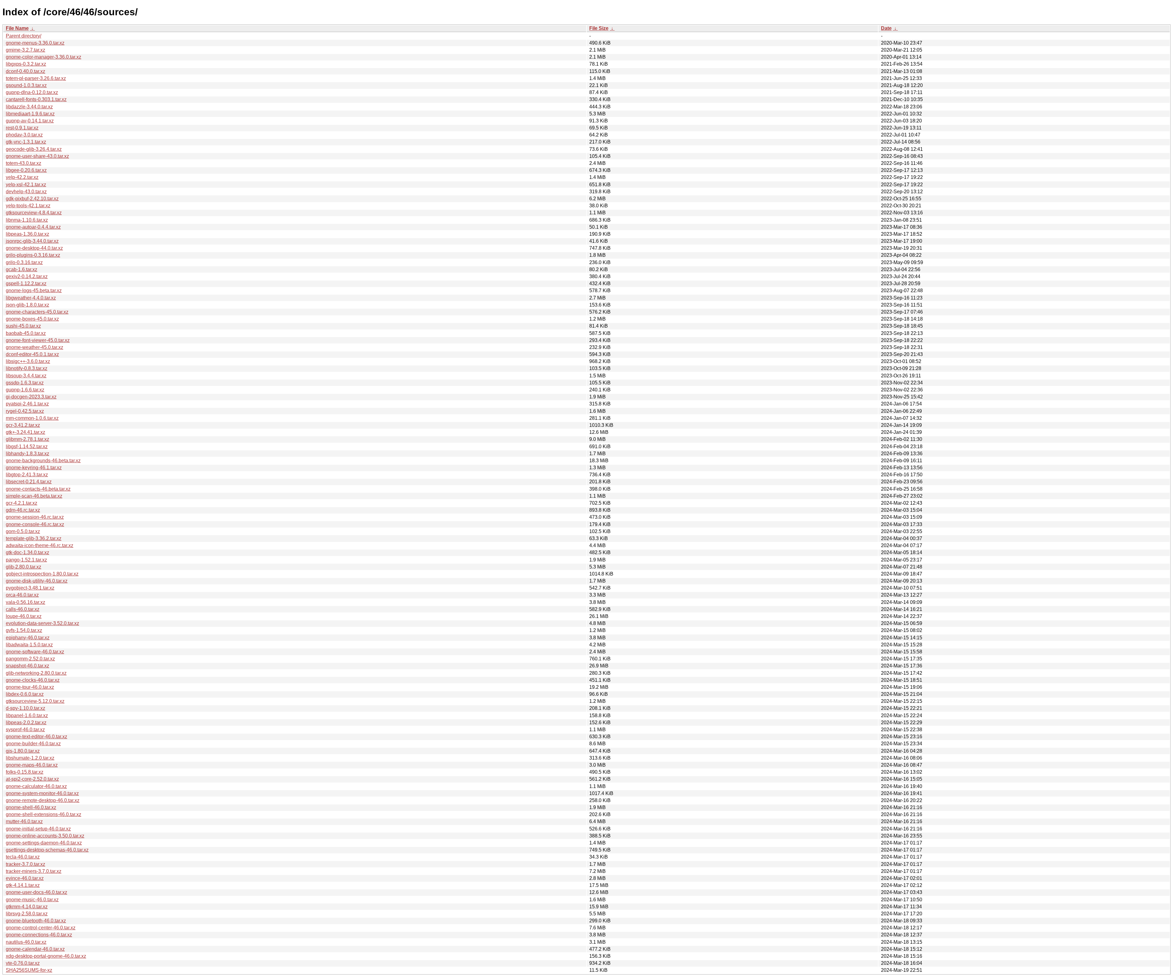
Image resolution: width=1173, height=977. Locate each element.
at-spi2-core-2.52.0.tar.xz (32, 779)
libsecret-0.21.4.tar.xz (29, 481)
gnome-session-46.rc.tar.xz (35, 517)
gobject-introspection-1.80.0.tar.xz (42, 573)
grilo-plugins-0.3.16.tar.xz (33, 255)
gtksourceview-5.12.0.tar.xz (35, 701)
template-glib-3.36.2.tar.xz (33, 538)
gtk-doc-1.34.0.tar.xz (27, 552)
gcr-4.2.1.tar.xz (21, 503)
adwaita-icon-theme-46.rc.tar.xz (39, 545)
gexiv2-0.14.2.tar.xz (27, 276)
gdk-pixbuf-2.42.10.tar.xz (32, 198)
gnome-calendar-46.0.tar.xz (35, 949)
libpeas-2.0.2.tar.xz (26, 722)
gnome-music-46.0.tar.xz (32, 899)
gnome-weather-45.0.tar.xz (34, 347)
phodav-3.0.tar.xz (24, 134)
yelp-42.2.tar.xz (22, 177)
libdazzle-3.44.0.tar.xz (29, 106)
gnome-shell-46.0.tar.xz (31, 807)
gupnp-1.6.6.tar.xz (25, 389)
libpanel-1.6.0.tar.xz (27, 715)
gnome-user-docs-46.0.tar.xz (36, 892)
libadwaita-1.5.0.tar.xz (29, 644)
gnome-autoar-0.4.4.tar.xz (33, 227)
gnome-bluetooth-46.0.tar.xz (36, 920)
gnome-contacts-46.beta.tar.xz (38, 489)
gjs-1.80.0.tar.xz (23, 751)
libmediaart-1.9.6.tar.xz (30, 113)
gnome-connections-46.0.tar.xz (39, 934)
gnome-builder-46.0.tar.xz (33, 743)
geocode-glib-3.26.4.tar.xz (34, 149)
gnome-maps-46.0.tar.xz (32, 765)
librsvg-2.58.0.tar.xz (27, 913)
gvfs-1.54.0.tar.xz (24, 630)
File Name (17, 28)
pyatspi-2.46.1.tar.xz (27, 403)
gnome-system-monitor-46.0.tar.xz (42, 793)
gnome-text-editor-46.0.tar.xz (36, 736)
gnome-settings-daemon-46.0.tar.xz (44, 842)
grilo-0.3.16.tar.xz (24, 262)
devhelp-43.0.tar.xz (26, 191)
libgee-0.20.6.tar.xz (26, 170)
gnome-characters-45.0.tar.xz (37, 311)
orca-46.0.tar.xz (22, 594)
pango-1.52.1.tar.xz (26, 559)
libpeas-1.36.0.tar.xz (27, 234)
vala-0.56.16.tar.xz (25, 602)
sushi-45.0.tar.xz (23, 326)
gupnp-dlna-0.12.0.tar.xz (32, 92)
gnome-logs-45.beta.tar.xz (34, 290)
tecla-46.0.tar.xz (23, 856)
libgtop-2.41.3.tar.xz (27, 474)
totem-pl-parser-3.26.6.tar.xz (36, 78)
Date (886, 28)
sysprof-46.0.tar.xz (25, 729)
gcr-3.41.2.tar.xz (23, 425)
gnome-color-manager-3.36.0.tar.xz (43, 57)
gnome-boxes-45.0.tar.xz (32, 318)
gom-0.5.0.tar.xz (23, 531)
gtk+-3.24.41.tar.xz (25, 432)
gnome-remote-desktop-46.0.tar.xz (42, 800)
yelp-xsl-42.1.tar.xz (26, 184)
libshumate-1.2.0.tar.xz (30, 758)
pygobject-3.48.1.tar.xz (30, 587)
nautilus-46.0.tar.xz (26, 942)
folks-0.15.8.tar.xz (24, 772)
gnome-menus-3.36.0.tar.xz (35, 42)
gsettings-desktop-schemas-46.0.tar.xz (47, 849)
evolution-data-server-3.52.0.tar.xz (42, 623)
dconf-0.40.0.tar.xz (25, 71)
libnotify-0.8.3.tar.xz (26, 368)
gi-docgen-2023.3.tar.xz (31, 396)
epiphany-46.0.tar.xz (27, 637)
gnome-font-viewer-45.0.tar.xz (38, 340)
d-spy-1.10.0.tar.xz (25, 708)
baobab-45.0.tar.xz (26, 333)
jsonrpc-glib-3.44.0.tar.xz (32, 241)
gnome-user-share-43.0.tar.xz (37, 156)
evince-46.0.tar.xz (25, 878)
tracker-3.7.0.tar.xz (25, 864)
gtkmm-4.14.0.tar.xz (27, 906)
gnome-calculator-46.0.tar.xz (36, 786)
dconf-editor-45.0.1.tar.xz (32, 354)
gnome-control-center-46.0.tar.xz (40, 927)
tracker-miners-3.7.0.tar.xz (33, 871)
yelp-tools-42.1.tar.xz (28, 205)
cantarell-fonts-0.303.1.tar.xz (36, 99)
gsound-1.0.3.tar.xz (26, 85)
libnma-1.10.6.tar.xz (27, 220)
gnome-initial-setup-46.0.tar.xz (38, 828)
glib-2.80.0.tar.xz (23, 566)
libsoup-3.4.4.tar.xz (26, 375)
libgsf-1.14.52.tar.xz (27, 446)
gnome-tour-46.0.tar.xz (30, 687)
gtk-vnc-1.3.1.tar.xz (26, 141)
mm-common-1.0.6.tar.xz (32, 418)
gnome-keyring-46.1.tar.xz (34, 467)
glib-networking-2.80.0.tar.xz (36, 673)
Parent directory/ (23, 35)
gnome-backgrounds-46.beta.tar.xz (43, 460)
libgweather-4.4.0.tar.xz (31, 297)
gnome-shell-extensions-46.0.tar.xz (43, 814)
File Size (598, 28)
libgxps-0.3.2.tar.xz (26, 64)
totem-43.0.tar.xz (23, 163)
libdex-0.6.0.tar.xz (25, 694)
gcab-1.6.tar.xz (21, 269)
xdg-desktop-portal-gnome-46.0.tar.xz (46, 956)
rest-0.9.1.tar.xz (22, 127)
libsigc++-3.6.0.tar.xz (28, 361)
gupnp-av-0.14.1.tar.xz (30, 120)
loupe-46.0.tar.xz (24, 616)
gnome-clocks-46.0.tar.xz (33, 680)
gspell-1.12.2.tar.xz (26, 283)
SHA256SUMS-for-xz (29, 970)
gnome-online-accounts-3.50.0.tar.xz (45, 835)
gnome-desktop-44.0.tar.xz (34, 248)
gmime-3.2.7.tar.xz (25, 50)
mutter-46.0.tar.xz (24, 821)
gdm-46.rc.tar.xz (23, 510)
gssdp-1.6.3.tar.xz (25, 382)
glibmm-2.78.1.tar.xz (27, 439)
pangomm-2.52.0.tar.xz (30, 658)
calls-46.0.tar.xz (22, 609)
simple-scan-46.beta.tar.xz (34, 496)
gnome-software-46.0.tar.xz (35, 651)
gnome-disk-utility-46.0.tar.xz (37, 580)
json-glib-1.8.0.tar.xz (27, 304)
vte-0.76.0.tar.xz (23, 963)
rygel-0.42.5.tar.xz (25, 411)
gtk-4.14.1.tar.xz (23, 885)
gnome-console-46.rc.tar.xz (35, 524)
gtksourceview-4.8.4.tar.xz (34, 212)
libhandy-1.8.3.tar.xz (27, 453)
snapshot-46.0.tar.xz (27, 665)
